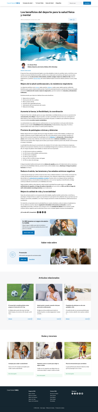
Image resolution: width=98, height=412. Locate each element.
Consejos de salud (27, 3)
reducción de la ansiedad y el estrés (39, 178)
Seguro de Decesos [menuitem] (33, 397)
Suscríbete (87, 3)
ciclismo (49, 87)
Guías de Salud (49, 3)
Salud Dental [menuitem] (53, 395)
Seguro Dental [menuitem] (32, 393)
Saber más (23, 259)
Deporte (22, 70)
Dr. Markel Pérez (32, 65)
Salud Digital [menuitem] (53, 399)
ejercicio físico (37, 78)
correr (37, 87)
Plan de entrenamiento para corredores (76, 363)
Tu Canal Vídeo (39, 3)
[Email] (45, 212)
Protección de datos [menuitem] (59, 408)
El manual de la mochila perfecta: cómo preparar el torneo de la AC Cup (18, 306)
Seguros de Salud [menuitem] (32, 395)
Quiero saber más (28, 232)
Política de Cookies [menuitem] (50, 408)
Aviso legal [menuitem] (42, 408)
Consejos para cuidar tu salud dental (17, 363)
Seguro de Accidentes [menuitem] (33, 401)
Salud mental (28, 70)
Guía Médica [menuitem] (53, 397)
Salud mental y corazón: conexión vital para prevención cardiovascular (48, 306)
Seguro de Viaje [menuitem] (32, 399)
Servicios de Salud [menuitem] (54, 393)
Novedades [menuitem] (52, 401)
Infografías (58, 3)
